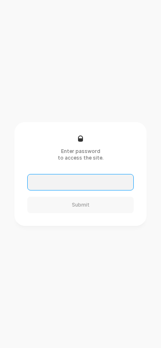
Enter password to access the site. (81, 154)
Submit (81, 205)
